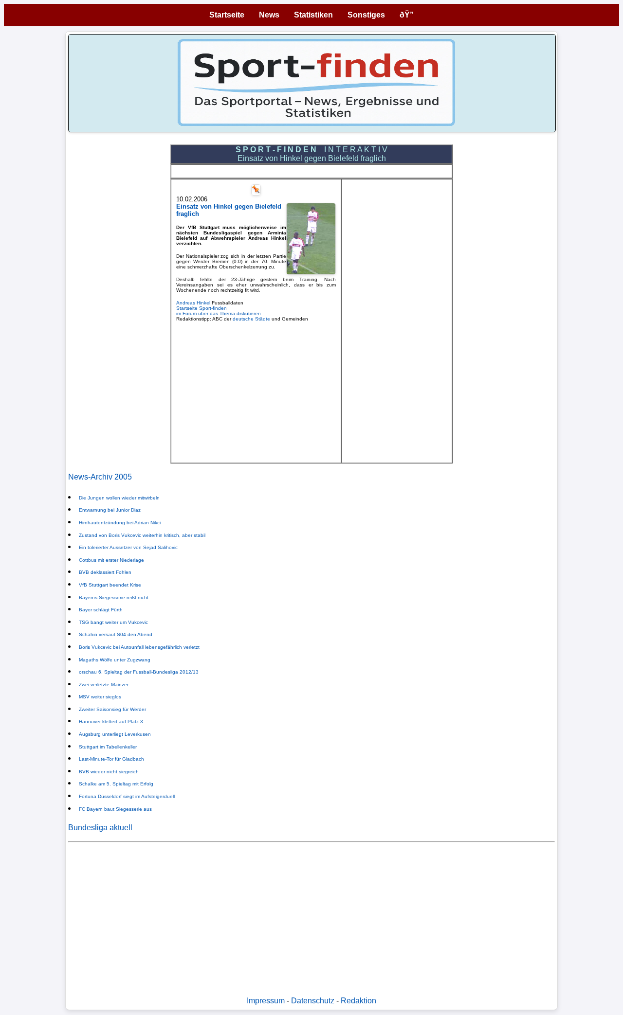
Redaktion (358, 1001)
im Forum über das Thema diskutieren (218, 313)
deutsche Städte (251, 318)
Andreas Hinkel (193, 302)
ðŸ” (407, 15)
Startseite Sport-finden (201, 308)
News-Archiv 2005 (100, 477)
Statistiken (313, 15)
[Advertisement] (256, 389)
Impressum (266, 1001)
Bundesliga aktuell (100, 827)
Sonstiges (366, 15)
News (269, 15)
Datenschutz (312, 1001)
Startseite (226, 15)
